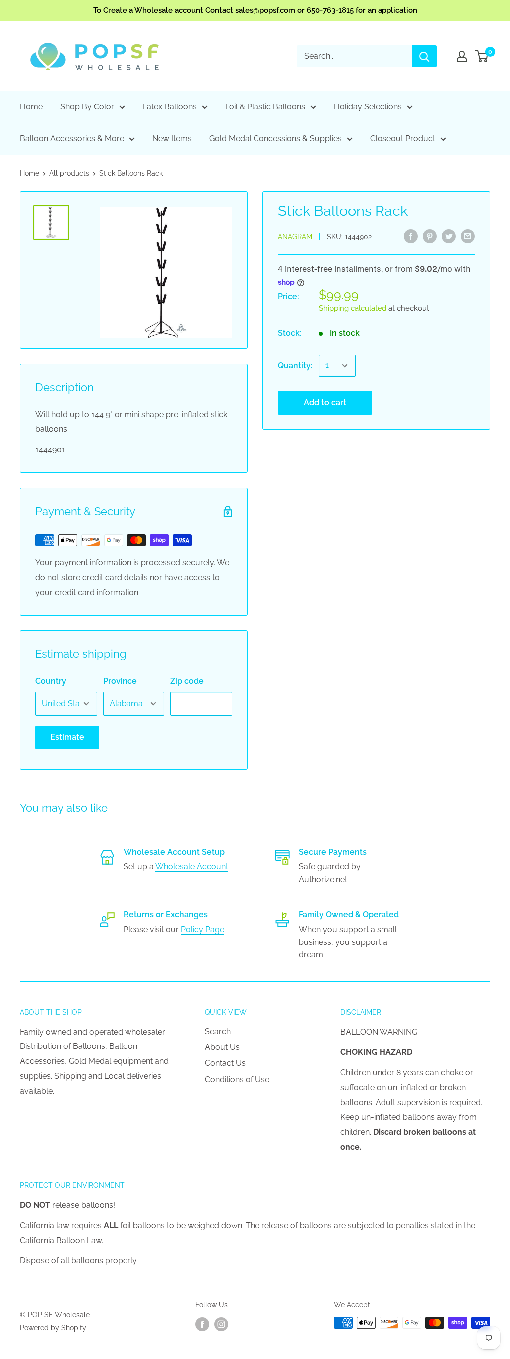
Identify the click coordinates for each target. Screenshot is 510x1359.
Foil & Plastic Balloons (265, 106)
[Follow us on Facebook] (202, 1324)
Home (31, 106)
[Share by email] (468, 235)
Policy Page (202, 929)
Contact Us (225, 1063)
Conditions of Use (237, 1079)
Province (120, 681)
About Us (222, 1047)
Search (218, 1031)
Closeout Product (402, 138)
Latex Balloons (169, 106)
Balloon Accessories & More (72, 138)
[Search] (424, 56)
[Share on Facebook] (411, 235)
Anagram (295, 237)
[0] (482, 56)
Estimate (67, 737)
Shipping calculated (352, 308)
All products (69, 173)
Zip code (187, 681)
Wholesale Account (191, 866)
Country (50, 681)
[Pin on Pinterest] (430, 235)
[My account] (462, 56)
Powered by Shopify (53, 1328)
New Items (172, 138)
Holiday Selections (368, 106)
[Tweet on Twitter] (449, 235)
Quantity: (295, 365)
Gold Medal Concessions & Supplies (275, 138)
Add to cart (325, 402)
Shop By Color (87, 106)
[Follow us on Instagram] (221, 1324)
